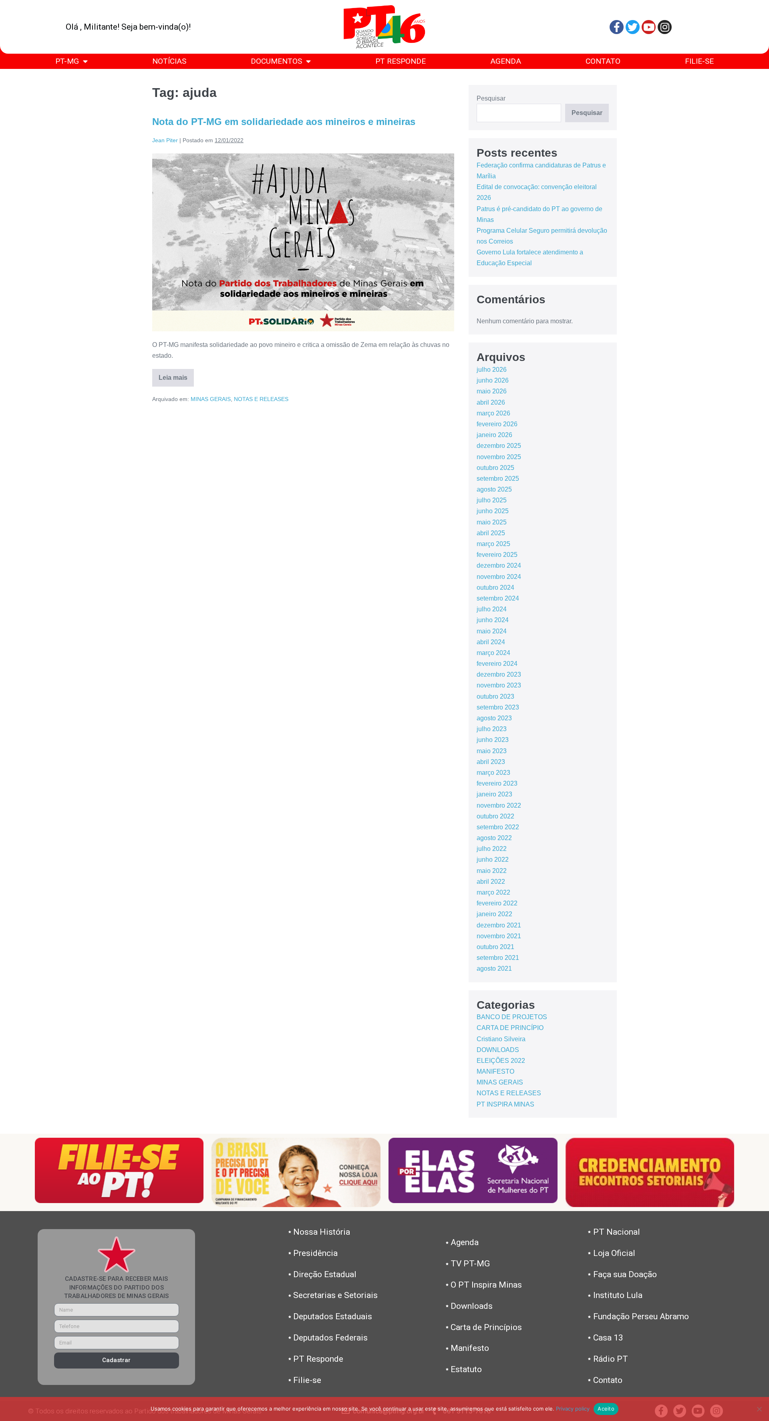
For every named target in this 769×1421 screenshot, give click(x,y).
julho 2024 (492, 609)
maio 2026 (492, 391)
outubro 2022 (495, 816)
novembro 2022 (499, 805)
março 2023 (493, 772)
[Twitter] (633, 27)
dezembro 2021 (499, 925)
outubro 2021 (495, 946)
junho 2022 (493, 859)
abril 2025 (491, 533)
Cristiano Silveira (501, 1039)
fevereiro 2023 (497, 783)
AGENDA (505, 61)
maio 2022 (492, 870)
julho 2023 (492, 729)
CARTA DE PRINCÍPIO (510, 1027)
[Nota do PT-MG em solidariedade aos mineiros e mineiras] (303, 242)
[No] (759, 1409)
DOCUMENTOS (276, 61)
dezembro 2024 (499, 565)
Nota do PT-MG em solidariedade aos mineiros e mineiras (283, 121)
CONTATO (603, 61)
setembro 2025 (498, 478)
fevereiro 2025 (497, 554)
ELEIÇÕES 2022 (501, 1060)
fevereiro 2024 (497, 663)
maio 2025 (492, 522)
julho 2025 (492, 500)
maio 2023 (492, 751)
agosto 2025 (494, 489)
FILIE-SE (699, 61)
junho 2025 (493, 511)
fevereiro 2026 (497, 424)
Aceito (606, 1408)
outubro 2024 (495, 587)
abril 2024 (491, 642)
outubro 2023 (495, 696)
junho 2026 (493, 380)
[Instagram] (665, 27)
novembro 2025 (499, 457)
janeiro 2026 (494, 434)
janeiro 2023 (494, 794)
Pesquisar (491, 98)
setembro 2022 (498, 827)
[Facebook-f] (617, 27)
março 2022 (493, 892)
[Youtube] (649, 27)
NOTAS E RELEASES (261, 399)
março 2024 (493, 652)
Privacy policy (573, 1408)
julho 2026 (492, 369)
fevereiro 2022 (497, 903)
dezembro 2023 (499, 674)
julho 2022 (492, 848)
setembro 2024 (498, 598)
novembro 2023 (499, 685)
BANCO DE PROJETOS (512, 1017)
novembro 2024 (499, 576)
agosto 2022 (494, 837)
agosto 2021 (494, 968)
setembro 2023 (498, 707)
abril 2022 (491, 881)
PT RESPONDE (400, 61)
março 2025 (493, 543)
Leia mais (176, 375)
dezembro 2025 (499, 445)
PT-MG (67, 61)
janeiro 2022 (494, 914)
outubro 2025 (495, 467)
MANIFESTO (495, 1071)
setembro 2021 (498, 957)
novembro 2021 (499, 936)
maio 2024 (492, 631)
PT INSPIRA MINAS (505, 1104)
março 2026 (493, 413)
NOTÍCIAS (169, 61)
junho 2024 (493, 620)
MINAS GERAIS (211, 399)
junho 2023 (493, 739)
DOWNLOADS (498, 1049)
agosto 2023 (494, 718)
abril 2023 (491, 761)
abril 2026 (491, 402)
